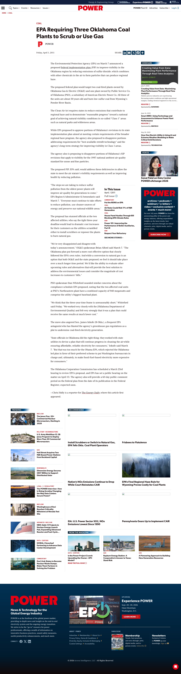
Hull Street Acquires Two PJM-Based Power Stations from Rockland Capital (48, 454)
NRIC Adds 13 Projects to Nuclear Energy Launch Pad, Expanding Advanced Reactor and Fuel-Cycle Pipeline (49, 530)
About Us (96, 635)
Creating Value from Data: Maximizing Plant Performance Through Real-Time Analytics (158, 91)
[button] (3, 8)
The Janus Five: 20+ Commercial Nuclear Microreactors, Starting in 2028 (48, 420)
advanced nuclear (44, 522)
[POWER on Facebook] (21, 641)
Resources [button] (35, 8)
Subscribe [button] (164, 8)
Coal (10, 13)
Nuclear (40, 414)
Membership (85, 635)
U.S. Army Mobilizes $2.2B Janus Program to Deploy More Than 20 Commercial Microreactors (49, 438)
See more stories (113, 237)
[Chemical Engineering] (124, 2)
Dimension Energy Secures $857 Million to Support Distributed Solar (49, 472)
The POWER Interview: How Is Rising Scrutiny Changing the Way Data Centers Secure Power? (49, 492)
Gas (38, 450)
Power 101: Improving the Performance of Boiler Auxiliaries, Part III (119, 225)
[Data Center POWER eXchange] (161, 2)
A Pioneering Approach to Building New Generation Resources (154, 556)
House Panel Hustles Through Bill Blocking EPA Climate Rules (119, 216)
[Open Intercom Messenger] (176, 667)
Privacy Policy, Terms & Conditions (82, 638)
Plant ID (140, 8)
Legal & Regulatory (45, 486)
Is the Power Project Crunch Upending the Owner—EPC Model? (80, 558)
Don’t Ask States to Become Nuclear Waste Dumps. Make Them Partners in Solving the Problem (49, 565)
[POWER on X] (25, 641)
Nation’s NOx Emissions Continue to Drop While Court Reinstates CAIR (91, 483)
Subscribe (141, 646)
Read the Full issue (76, 563)
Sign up (164, 643)
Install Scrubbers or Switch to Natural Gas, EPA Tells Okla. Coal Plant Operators (91, 444)
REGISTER (145, 104)
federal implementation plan (76, 67)
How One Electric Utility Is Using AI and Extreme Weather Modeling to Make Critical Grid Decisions (158, 137)
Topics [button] (15, 8)
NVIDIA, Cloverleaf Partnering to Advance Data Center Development (49, 545)
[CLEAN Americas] (174, 2)
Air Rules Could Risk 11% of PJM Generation (118, 208)
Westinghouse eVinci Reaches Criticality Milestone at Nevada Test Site (48, 510)
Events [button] (24, 8)
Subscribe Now (158, 234)
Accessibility (90, 643)
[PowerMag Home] (90, 8)
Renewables (41, 468)
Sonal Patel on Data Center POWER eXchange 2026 (156, 179)
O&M (105, 221)
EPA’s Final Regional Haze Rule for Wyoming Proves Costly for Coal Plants (144, 483)
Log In (174, 8)
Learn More (130, 616)
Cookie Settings (75, 643)
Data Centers (42, 540)
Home (4, 13)
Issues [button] (45, 8)
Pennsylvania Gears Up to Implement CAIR (146, 521)
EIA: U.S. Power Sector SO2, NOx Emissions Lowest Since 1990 (86, 522)
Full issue (109, 196)
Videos (145, 153)
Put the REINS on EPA (113, 202)
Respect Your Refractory (115, 233)
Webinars (147, 63)
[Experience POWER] (143, 2)
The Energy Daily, (91, 392)
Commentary (109, 200)
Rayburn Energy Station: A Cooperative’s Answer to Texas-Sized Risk (117, 558)
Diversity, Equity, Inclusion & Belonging (84, 641)
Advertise (153, 8)
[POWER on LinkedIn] (29, 641)
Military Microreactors (47, 432)
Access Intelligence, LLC (84, 660)
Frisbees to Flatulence (134, 442)
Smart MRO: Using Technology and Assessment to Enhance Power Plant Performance (157, 118)
